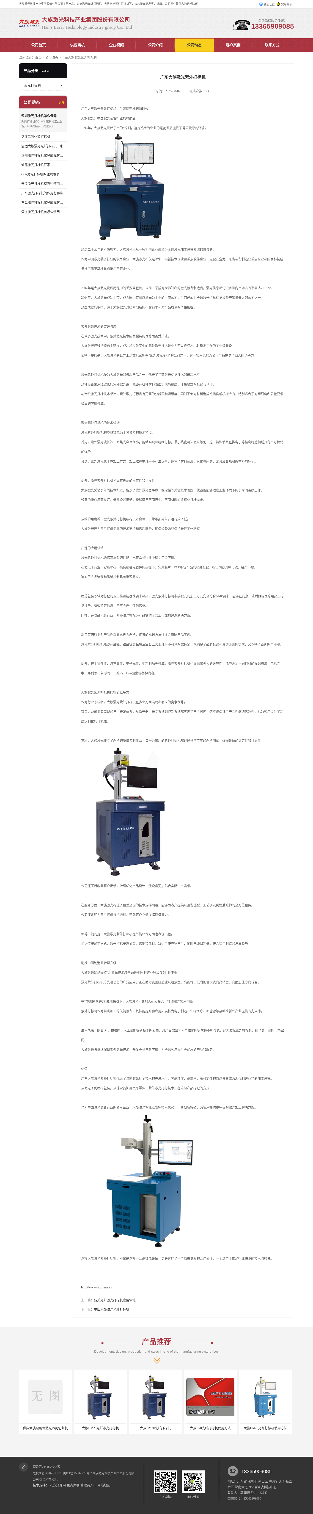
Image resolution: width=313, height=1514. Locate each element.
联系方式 (272, 45)
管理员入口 (88, 1485)
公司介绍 (155, 45)
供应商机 (77, 45)
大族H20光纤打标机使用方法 (181, 1428)
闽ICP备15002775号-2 (77, 1473)
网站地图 (103, 1485)
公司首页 (38, 45)
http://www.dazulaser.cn (96, 1287)
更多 (61, 102)
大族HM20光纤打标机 (126, 1428)
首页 (38, 57)
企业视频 (116, 45)
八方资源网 (58, 1485)
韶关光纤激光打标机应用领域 (115, 1300)
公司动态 (194, 45)
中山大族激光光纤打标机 (111, 1309)
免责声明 (73, 1485)
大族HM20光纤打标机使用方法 (236, 1428)
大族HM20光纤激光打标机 (71, 1428)
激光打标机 (32, 85)
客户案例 (233, 45)
